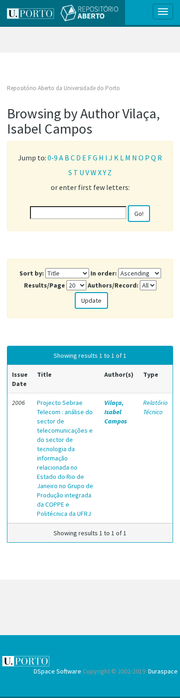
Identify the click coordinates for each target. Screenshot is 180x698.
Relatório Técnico (155, 407)
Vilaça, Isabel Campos (115, 411)
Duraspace (163, 671)
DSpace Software (57, 671)
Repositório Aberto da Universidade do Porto (63, 88)
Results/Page (44, 285)
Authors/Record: (113, 285)
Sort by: (31, 273)
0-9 (53, 157)
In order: (103, 273)
